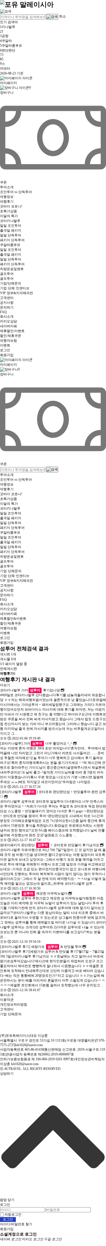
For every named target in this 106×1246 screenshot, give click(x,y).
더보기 (5, 685)
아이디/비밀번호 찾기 (16, 1224)
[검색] (5, 11)
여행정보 (7, 197)
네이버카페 (8, 326)
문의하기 (7, 307)
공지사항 (7, 303)
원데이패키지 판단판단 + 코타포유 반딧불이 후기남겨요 (49, 845)
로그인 (5, 350)
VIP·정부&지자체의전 (16, 293)
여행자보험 (8, 341)
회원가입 (7, 355)
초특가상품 (8, 211)
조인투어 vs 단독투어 (16, 192)
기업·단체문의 (10, 571)
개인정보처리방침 (13, 1004)
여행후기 (7, 202)
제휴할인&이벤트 (13, 619)
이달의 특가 (9, 216)
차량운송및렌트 (12, 269)
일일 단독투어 (10, 235)
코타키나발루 (10, 221)
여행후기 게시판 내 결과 (27, 679)
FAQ (3, 312)
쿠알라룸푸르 (10, 245)
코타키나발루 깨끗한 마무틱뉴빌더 (34, 894)
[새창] (62, 690)
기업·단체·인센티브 (14, 288)
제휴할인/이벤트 (12, 331)
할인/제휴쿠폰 (10, 336)
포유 (3, 738)
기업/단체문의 (10, 283)
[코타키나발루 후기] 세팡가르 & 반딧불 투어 (41, 947)
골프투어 (7, 274)
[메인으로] (27, 4)
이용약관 (7, 1000)
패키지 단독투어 (12, 240)
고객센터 (7, 298)
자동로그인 (13, 1215)
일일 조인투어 (10, 226)
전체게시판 (8, 669)
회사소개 (7, 317)
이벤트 (5, 345)
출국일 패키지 (10, 230)
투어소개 (7, 187)
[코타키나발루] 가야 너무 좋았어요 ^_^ (36, 743)
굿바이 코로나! (11, 206)
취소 (62, 16)
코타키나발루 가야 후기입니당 (30, 690)
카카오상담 (8, 321)
